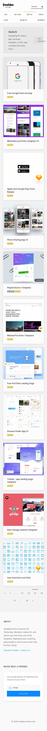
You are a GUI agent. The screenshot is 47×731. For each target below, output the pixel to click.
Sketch (29, 14)
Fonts (41, 14)
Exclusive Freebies (11, 650)
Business (41, 20)
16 (42, 593)
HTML (6, 20)
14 (29, 593)
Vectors (17, 14)
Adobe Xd (23, 20)
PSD (5, 14)
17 (15, 600)
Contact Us (25, 650)
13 (22, 593)
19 (27, 600)
